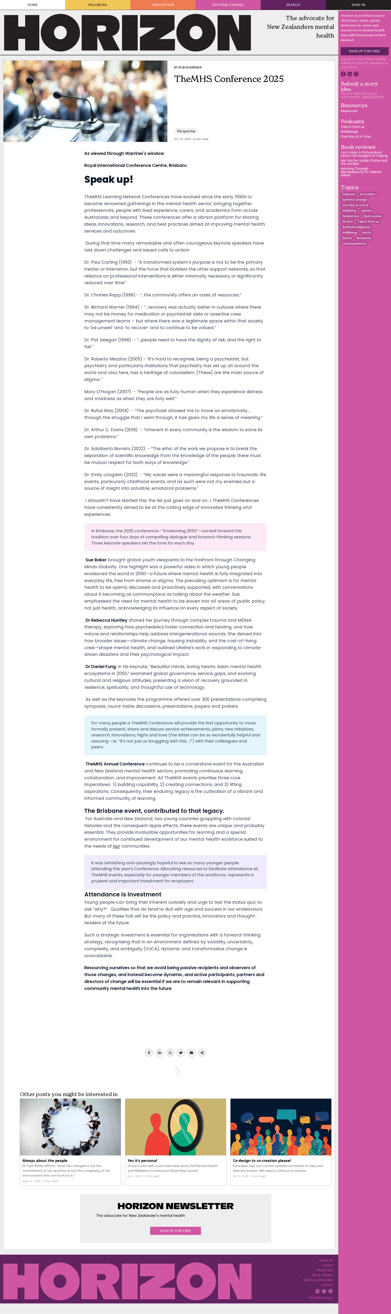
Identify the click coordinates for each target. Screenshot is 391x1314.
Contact (327, 1284)
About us (326, 1260)
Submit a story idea (318, 1280)
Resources (325, 1270)
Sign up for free (175, 1230)
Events (328, 1265)
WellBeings (349, 131)
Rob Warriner (189, 67)
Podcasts (352, 121)
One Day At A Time (356, 136)
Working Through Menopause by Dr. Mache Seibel (361, 171)
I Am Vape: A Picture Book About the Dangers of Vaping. (364, 154)
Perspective (186, 131)
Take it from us (353, 126)
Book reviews (322, 1275)
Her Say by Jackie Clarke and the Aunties (364, 162)
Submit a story (373, 96)
